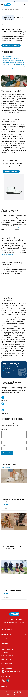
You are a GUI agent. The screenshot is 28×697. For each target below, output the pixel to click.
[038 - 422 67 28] (2, 397)
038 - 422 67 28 (5, 400)
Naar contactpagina (6, 652)
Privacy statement (18, 694)
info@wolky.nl (5, 407)
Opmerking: (4, 429)
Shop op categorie (6, 629)
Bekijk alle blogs (5, 467)
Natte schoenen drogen (12, 590)
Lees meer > (6, 504)
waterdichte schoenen (19, 227)
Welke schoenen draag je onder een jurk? (12, 547)
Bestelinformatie (6, 639)
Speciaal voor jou (6, 634)
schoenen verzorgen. (7, 254)
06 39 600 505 (4, 413)
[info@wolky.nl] (2, 403)
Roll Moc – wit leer (8, 201)
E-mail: (3, 445)
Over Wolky (4, 643)
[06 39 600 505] (2, 410)
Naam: (3, 439)
